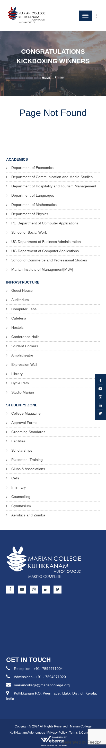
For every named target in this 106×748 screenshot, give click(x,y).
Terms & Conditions (82, 732)
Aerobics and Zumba (28, 515)
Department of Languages (32, 195)
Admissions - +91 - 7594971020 (40, 677)
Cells (15, 478)
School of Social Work (29, 232)
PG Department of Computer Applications (44, 223)
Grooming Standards (28, 432)
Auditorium (20, 300)
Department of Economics (32, 168)
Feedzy (94, 742)
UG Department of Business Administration (46, 242)
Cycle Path (20, 383)
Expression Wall (24, 364)
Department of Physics (29, 214)
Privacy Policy (57, 732)
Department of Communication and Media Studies (52, 177)
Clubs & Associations (28, 469)
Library (17, 374)
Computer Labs (24, 309)
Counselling (20, 497)
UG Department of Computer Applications (45, 251)
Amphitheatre (22, 355)
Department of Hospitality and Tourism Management (53, 186)
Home (46, 77)
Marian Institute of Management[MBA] (42, 269)
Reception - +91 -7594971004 (38, 669)
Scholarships (21, 450)
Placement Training (27, 460)
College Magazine (26, 413)
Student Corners (24, 346)
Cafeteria (18, 318)
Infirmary (18, 487)
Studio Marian (22, 392)
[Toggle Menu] (99, 15)
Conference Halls (25, 337)
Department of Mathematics (34, 205)
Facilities (18, 441)
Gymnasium (21, 506)
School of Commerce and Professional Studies (49, 260)
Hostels (17, 327)
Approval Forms (24, 423)
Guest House (22, 290)
